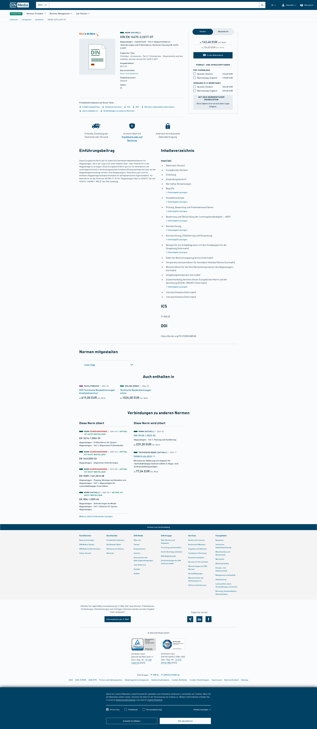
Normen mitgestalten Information (159, 107)
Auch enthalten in (90, 111)
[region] (158, 703)
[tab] (109, 364)
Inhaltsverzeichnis (113, 107)
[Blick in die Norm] (97, 53)
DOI (137, 107)
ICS (128, 107)
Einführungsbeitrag (91, 107)
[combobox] (157, 5)
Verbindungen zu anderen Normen (118, 111)
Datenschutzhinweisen (125, 699)
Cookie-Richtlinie (154, 699)
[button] (289, 5)
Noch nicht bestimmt (129, 73)
